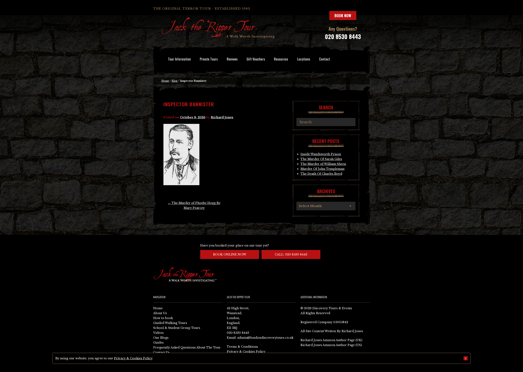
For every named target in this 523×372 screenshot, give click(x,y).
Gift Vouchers (256, 59)
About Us (160, 313)
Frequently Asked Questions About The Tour (187, 347)
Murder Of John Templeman (322, 169)
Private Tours (209, 59)
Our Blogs (161, 338)
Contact (324, 59)
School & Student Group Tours (176, 328)
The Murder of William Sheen (323, 164)
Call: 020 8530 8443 (291, 254)
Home (165, 80)
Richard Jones (222, 117)
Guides (158, 342)
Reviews (232, 59)
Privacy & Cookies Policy (246, 351)
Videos (158, 333)
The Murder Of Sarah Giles (321, 159)
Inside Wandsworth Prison (321, 154)
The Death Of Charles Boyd (321, 174)
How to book (163, 318)
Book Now (342, 15)
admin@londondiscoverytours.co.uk (265, 338)
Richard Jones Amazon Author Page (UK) (331, 340)
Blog (175, 80)
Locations (303, 59)
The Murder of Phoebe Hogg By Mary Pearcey (194, 205)
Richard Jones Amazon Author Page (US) (331, 345)
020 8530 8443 (343, 36)
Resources (281, 59)
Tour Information (179, 59)
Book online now (229, 254)
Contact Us (161, 352)
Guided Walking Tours (170, 323)
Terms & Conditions (242, 346)
